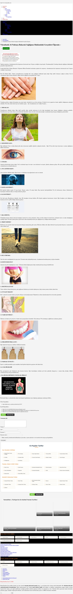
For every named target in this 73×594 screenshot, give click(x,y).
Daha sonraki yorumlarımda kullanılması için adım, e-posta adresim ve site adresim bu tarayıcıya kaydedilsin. (27, 437)
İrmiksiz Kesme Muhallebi (64, 470)
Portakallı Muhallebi (35, 470)
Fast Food (9, 10)
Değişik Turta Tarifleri (4, 556)
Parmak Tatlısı (62, 484)
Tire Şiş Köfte (48, 453)
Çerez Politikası (5, 572)
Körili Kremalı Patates (64, 561)
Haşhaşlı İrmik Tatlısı (21, 484)
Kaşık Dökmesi (34, 537)
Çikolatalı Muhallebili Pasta (36, 467)
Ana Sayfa (5, 6)
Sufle (46, 470)
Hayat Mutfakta (5, 40)
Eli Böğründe (6, 460)
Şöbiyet (5, 487)
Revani (46, 480)
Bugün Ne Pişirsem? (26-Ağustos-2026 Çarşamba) (9, 545)
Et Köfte (5, 457)
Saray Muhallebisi (7, 470)
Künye (4, 571)
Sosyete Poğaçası (63, 537)
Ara (3, 18)
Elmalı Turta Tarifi (6, 579)
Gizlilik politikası (6, 574)
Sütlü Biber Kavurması (49, 561)
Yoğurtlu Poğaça (4, 537)
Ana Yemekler (7, 9)
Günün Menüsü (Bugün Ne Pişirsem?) (10, 578)
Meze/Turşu (9, 16)
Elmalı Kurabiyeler (3, 548)
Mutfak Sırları (5, 19)
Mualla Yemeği (48, 457)
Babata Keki (6, 473)
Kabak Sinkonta (19, 561)
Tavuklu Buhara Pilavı (63, 453)
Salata (6, 15)
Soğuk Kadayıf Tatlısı (63, 480)
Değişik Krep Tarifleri (4, 550)
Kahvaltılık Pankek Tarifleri (5, 551)
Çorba (6, 14)
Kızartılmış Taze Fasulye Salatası (6, 553)
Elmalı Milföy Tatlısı (21, 473)
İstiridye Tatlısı (34, 484)
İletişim (4, 575)
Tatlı (6, 8)
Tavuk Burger (62, 457)
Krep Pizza (2, 546)
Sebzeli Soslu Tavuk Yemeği (7, 454)
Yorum (2, 427)
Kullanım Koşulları (6, 573)
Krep (46, 537)
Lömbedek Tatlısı (7, 484)
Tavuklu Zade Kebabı (35, 457)
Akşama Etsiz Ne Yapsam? (5, 554)
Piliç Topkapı (20, 453)
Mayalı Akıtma (19, 540)
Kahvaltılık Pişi (19, 537)
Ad (1, 429)
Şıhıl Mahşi (19, 460)
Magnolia (19, 470)
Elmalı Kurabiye (48, 467)
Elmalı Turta (6, 467)
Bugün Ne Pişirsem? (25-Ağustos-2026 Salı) (8, 552)
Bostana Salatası (4, 565)
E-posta (2, 432)
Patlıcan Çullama (34, 561)
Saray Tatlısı (47, 484)
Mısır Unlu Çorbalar (4, 547)
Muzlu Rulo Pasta (62, 467)
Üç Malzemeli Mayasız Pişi (6, 540)
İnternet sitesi (3, 435)
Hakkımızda (5, 569)
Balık (8, 12)
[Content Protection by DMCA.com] (7, 415)
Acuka (3, 561)
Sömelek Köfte (20, 457)
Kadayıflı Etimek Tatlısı (8, 480)
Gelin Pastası (20, 467)
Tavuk (8, 13)
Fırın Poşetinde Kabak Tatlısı (35, 481)
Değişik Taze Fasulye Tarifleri (5, 544)
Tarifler (4, 7)
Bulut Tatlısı (19, 480)
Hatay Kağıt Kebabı (35, 453)
